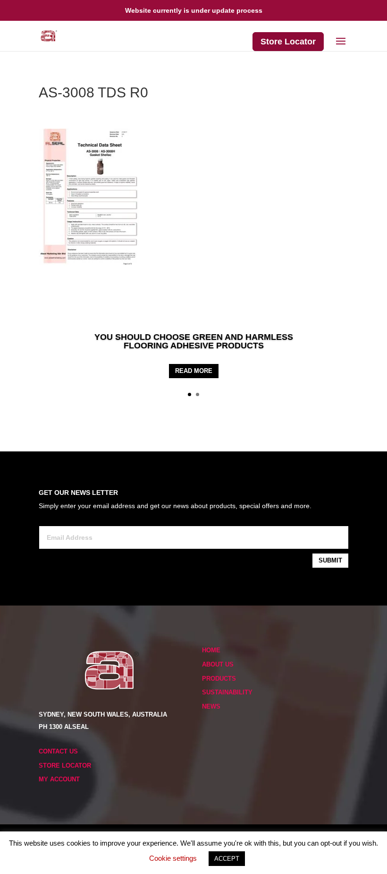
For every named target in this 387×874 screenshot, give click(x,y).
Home (211, 650)
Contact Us (58, 751)
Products (219, 678)
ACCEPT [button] (226, 858)
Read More (193, 370)
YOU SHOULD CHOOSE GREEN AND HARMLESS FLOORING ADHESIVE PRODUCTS (193, 341)
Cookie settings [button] (173, 858)
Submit (330, 560)
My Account (59, 779)
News (211, 706)
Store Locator (288, 41)
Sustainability (227, 692)
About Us (218, 664)
